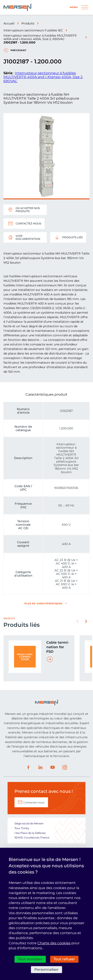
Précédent (18, 50)
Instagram (64, 767)
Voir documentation (28, 237)
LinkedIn (40, 767)
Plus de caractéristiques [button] (43, 603)
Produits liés (72, 237)
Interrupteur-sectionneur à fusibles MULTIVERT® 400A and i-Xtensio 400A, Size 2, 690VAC (40, 37)
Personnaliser (46, 969)
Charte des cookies (54, 943)
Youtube (52, 767)
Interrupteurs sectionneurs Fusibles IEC (33, 30)
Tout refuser (64, 959)
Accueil (8, 23)
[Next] (86, 621)
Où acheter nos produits (28, 209)
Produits (27, 23)
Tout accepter (30, 959)
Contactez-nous (28, 223)
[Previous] (77, 621)
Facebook (28, 767)
